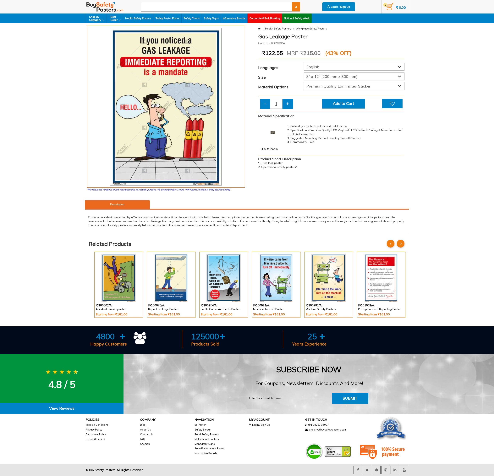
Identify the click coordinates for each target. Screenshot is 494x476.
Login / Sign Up (340, 6)
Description (117, 204)
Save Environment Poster (210, 448)
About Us (145, 429)
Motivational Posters (207, 439)
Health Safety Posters (138, 18)
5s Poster (200, 424)
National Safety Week (297, 18)
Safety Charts (192, 18)
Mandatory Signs (205, 443)
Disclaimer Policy (96, 434)
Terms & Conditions (97, 424)
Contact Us (146, 434)
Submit (350, 398)
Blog (142, 424)
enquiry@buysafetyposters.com (328, 429)
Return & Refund (95, 439)
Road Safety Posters (207, 434)
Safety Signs (211, 18)
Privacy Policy (94, 429)
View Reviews (61, 408)
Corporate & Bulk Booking (265, 18)
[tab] (62, 408)
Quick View (106, 291)
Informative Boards (234, 18)
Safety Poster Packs (167, 18)
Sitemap (145, 443)
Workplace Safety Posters (311, 28)
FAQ (142, 439)
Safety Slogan (203, 429)
